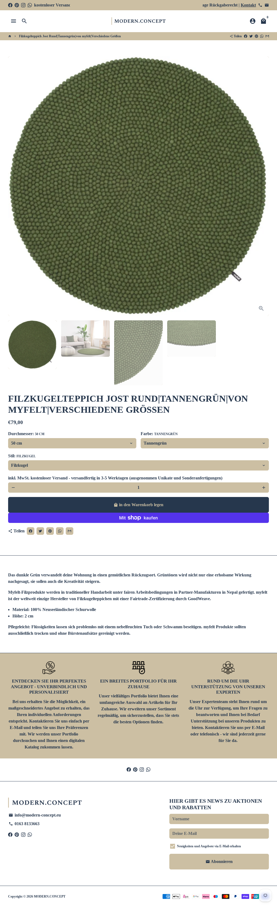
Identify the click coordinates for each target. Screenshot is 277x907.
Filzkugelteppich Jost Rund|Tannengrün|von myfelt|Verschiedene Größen (70, 36)
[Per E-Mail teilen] (267, 36)
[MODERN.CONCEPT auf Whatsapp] (30, 5)
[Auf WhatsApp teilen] (261, 36)
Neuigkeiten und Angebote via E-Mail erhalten (209, 846)
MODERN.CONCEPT (49, 896)
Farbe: (159, 433)
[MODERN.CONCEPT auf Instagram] (23, 5)
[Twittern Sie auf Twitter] (251, 36)
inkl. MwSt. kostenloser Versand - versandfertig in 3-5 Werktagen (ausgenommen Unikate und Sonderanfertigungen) (115, 478)
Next (261, 186)
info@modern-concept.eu (35, 815)
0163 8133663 (24, 823)
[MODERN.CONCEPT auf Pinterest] (17, 5)
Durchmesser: (26, 433)
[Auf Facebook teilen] (245, 36)
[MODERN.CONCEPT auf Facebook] (10, 5)
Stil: (22, 456)
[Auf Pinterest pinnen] (256, 36)
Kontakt (248, 5)
